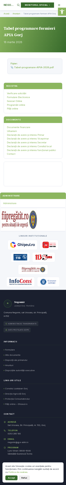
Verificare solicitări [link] (16, 93)
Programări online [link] (16, 104)
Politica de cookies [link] (17, 472)
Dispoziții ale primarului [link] (16, 360)
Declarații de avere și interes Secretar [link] (27, 142)
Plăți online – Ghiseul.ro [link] (16, 404)
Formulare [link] (10, 349)
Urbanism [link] (12, 131)
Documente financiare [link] (18, 127)
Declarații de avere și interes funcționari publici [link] (31, 150)
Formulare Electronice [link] (18, 97)
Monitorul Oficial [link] (37, 5)
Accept (11, 478)
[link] (62, 12)
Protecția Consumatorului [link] (17, 399)
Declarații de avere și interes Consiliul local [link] (29, 146)
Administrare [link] (9, 203)
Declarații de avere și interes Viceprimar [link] (28, 138)
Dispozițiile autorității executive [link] (20, 370)
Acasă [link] (6, 13)
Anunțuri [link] (16, 13)
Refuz (24, 478)
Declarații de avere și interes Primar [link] (25, 134)
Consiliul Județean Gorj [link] (16, 388)
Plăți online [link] (12, 108)
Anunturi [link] (9, 365)
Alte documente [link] (12, 355)
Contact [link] (11, 153)
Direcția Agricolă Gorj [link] (15, 393)
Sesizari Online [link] (14, 101)
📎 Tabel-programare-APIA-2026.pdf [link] (32, 67)
